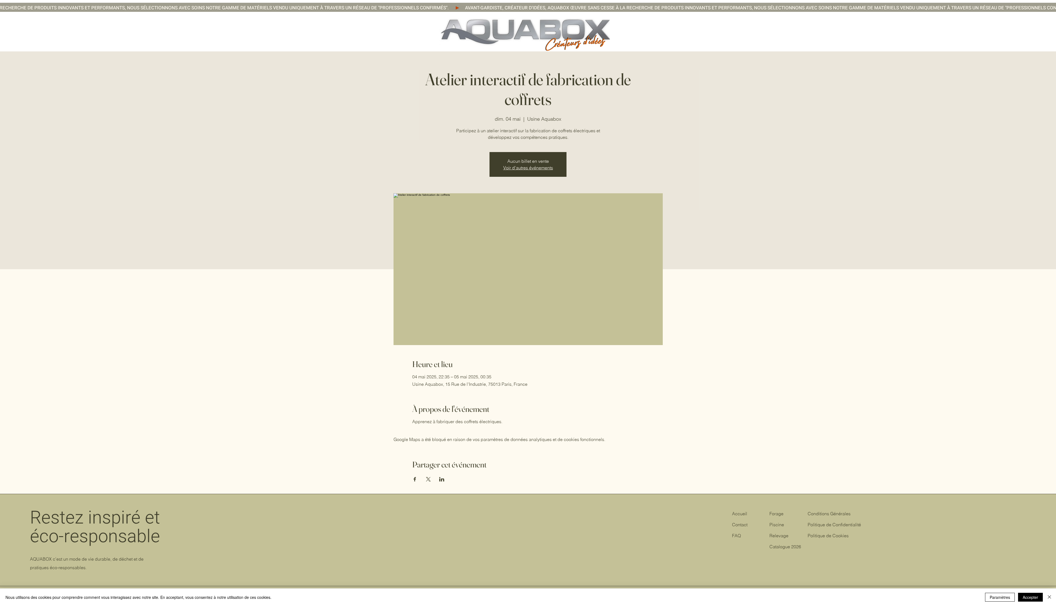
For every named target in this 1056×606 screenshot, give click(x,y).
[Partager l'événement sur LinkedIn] (441, 479)
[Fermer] (1049, 597)
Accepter (1030, 597)
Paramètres (1000, 597)
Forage (776, 513)
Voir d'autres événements (528, 167)
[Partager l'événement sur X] (428, 479)
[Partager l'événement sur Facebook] (414, 479)
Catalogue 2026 (785, 546)
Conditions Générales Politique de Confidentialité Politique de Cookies (834, 524)
